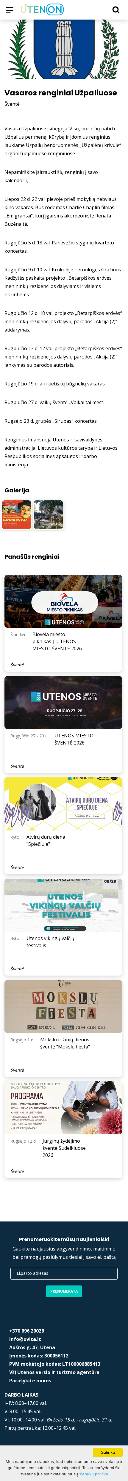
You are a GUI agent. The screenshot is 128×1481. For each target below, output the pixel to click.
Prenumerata (64, 1291)
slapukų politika (93, 1474)
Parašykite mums (30, 1380)
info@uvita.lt (25, 1339)
